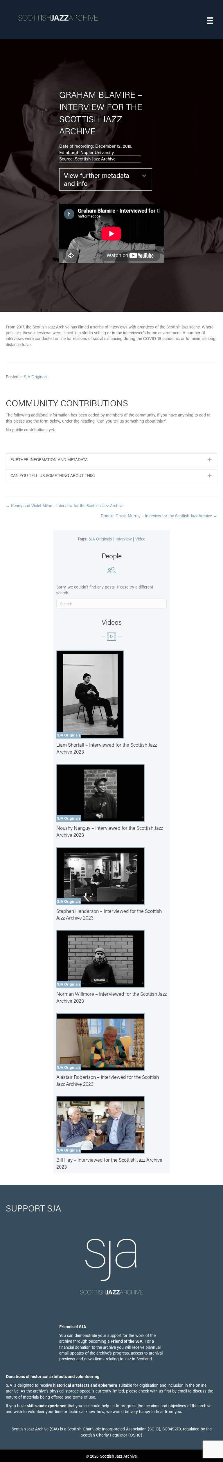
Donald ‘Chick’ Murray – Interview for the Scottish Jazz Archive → (159, 515)
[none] (210, 459)
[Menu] (210, 20)
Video (140, 539)
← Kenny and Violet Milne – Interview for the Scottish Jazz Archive (64, 505)
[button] (106, 179)
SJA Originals (35, 376)
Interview (124, 539)
